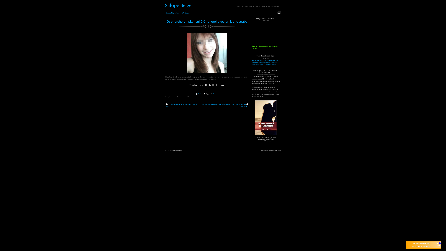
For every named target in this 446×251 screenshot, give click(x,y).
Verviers (274, 64)
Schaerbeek (255, 64)
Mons (266, 62)
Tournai (266, 64)
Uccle (270, 64)
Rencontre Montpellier (176, 150)
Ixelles (271, 60)
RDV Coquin (185, 13)
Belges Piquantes (172, 13)
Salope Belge (178, 5)
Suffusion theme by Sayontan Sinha (271, 150)
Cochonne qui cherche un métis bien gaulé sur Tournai (182, 105)
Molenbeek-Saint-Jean (258, 62)
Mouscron (271, 62)
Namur (276, 62)
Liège (276, 60)
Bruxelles (261, 60)
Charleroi (215, 94)
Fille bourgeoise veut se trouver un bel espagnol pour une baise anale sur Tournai (225, 105)
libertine (200, 94)
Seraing (261, 64)
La (274, 60)
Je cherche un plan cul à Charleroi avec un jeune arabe (207, 21)
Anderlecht (255, 60)
